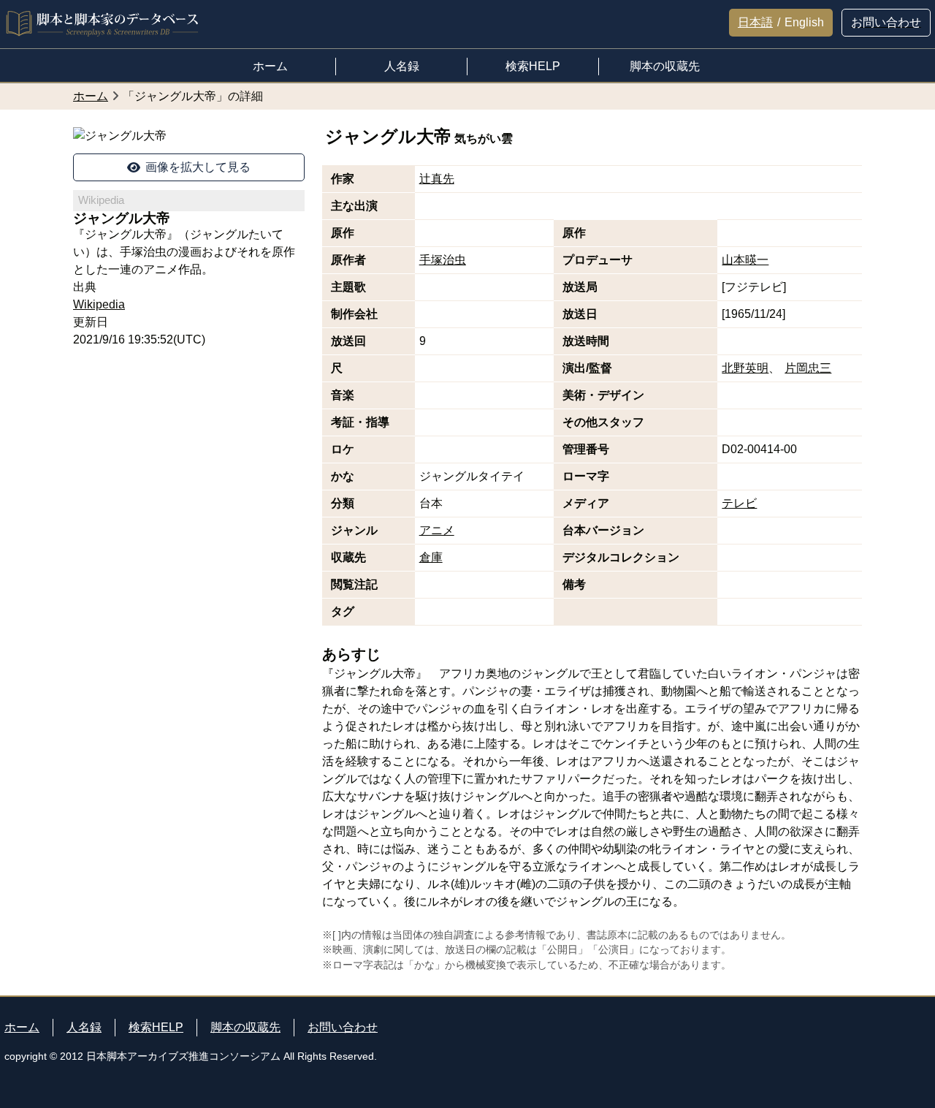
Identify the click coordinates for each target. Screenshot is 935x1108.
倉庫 (431, 557)
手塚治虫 (442, 260)
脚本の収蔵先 (245, 1027)
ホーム (21, 1027)
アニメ (436, 530)
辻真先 (436, 178)
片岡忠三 (808, 368)
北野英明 (745, 368)
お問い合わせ (343, 1027)
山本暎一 (745, 260)
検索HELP (156, 1027)
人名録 (84, 1027)
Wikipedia (99, 304)
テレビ (739, 503)
